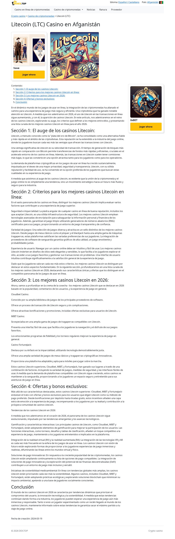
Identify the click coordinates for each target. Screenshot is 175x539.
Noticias (91, 9)
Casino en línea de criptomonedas (32, 9)
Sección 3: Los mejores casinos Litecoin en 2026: (40, 95)
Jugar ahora (29, 74)
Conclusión (21, 102)
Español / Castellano (128, 2)
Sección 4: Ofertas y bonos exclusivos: (35, 98)
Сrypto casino (18, 16)
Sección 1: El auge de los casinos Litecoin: (37, 88)
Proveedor (116, 9)
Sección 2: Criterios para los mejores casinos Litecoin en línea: (47, 92)
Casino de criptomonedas (67, 9)
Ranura (103, 9)
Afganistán (152, 2)
